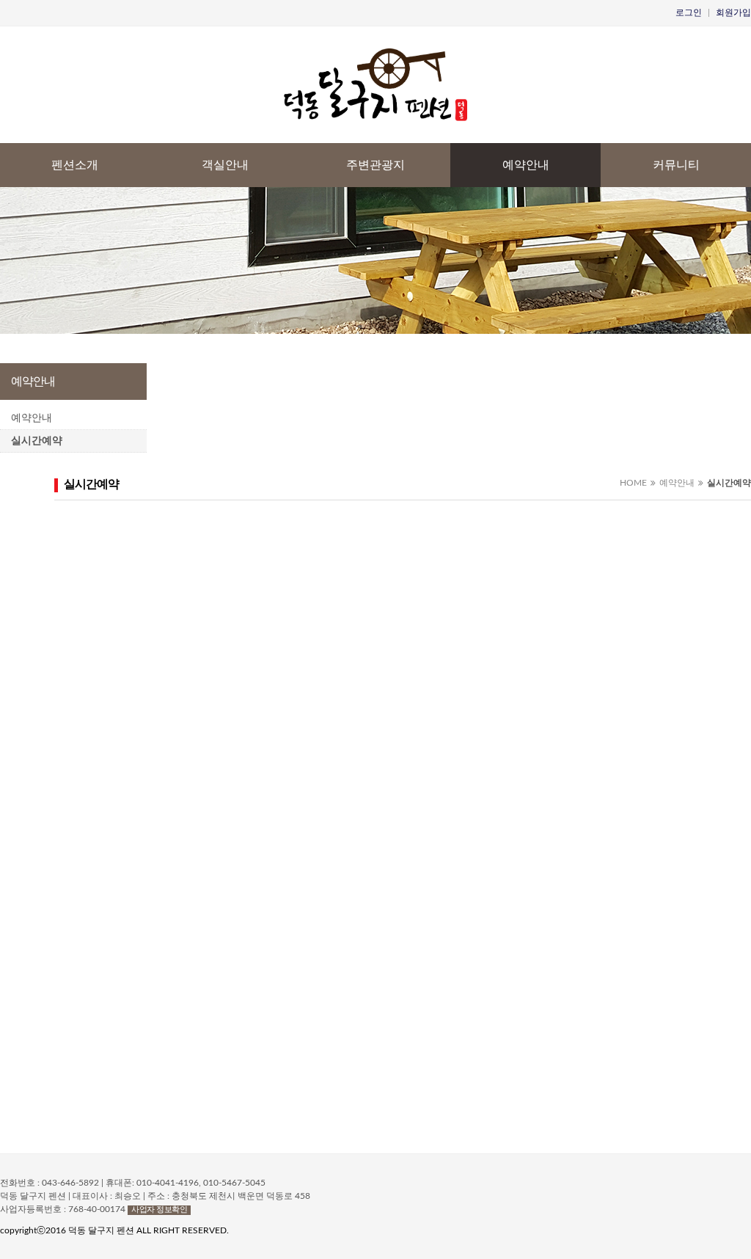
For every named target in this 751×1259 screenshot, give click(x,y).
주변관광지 (375, 165)
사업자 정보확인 (159, 1209)
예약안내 (525, 165)
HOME (633, 482)
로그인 (688, 12)
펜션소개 (74, 165)
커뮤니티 (676, 165)
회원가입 (733, 12)
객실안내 (225, 165)
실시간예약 (36, 441)
